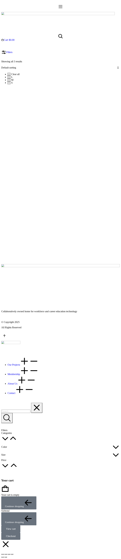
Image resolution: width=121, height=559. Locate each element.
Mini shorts (90, 141)
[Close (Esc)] (2, 554)
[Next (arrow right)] (5, 557)
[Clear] (36, 408)
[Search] (7, 418)
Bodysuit (7, 193)
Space (14, 218)
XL (91, 172)
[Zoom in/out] (12, 554)
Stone (13, 215)
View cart (11, 529)
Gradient (57, 229)
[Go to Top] (4, 336)
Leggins (47, 193)
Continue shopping (14, 506)
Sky (11, 221)
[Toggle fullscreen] (9, 554)
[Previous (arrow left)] (2, 557)
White (14, 224)
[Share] (5, 554)
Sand (54, 218)
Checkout (11, 536)
